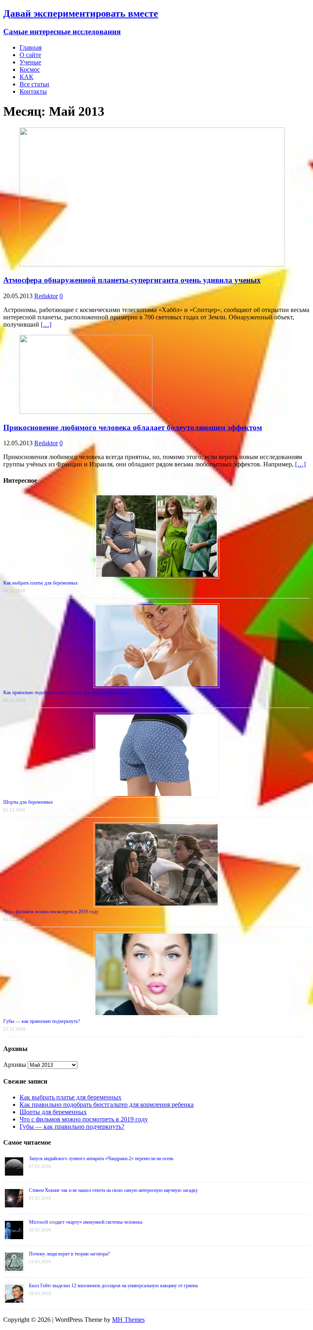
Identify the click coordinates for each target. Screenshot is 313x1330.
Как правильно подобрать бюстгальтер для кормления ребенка (67, 692)
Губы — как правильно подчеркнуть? (41, 1021)
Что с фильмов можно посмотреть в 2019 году (51, 912)
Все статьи (34, 84)
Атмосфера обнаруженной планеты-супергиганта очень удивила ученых (132, 280)
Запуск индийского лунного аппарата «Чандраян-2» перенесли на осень (101, 1158)
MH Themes (128, 1319)
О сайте (30, 54)
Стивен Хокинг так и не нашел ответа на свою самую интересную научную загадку (113, 1190)
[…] (46, 324)
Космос (30, 69)
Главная (31, 47)
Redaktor (46, 295)
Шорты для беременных (28, 802)
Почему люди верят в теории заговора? (69, 1254)
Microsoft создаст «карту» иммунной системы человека (85, 1222)
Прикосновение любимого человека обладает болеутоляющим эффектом (132, 427)
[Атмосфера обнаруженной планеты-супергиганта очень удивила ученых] (152, 264)
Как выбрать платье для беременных (40, 583)
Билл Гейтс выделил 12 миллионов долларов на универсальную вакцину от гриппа (113, 1285)
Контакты (33, 91)
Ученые (30, 62)
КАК (26, 76)
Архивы (14, 1064)
